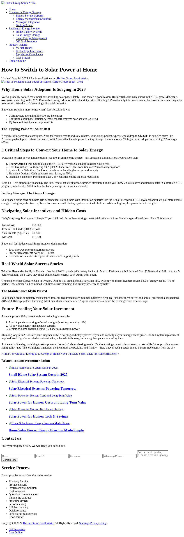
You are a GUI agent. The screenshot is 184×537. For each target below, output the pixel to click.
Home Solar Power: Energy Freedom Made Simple (46, 430)
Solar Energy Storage (28, 34)
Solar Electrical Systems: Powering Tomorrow (42, 388)
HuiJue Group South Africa (72, 78)
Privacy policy (98, 523)
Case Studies (23, 57)
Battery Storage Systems (29, 15)
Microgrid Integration (28, 22)
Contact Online (17, 60)
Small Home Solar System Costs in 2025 (38, 374)
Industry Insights (18, 44)
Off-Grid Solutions (26, 41)
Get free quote (17, 529)
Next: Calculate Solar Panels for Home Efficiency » (90, 353)
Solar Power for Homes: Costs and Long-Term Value (47, 402)
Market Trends (24, 47)
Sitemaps (84, 523)
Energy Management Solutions (33, 18)
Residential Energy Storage (24, 28)
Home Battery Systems (29, 31)
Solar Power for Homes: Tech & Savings (38, 416)
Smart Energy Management (31, 38)
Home (12, 9)
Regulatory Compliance (29, 54)
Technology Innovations (29, 51)
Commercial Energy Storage (25, 12)
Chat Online (15, 532)
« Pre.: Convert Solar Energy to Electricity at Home (30, 353)
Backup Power (24, 25)
